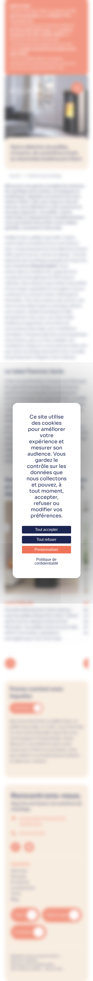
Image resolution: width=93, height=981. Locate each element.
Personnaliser (46, 550)
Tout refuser (46, 540)
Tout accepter (46, 530)
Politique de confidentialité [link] (46, 561)
